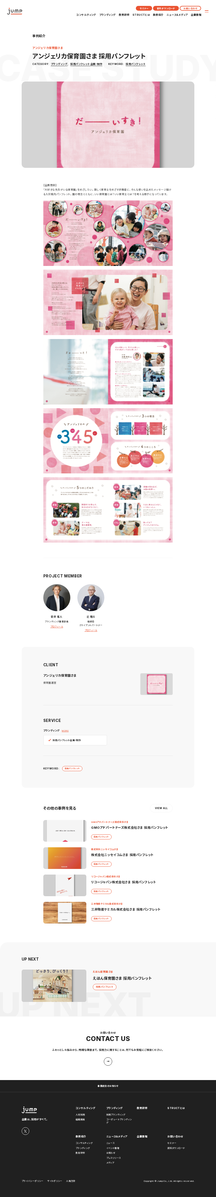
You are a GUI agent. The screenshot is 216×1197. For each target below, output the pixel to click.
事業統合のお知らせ (108, 1086)
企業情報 (196, 14)
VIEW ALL (161, 808)
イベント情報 (112, 1148)
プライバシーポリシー (33, 1181)
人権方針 (71, 1181)
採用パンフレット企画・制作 (86, 64)
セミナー (144, 8)
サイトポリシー (54, 1181)
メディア (110, 1162)
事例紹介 (158, 14)
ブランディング (107, 14)
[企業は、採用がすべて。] (14, 11)
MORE (65, 730)
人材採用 (80, 1114)
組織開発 (80, 1119)
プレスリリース (113, 1158)
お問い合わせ (190, 8)
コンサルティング (86, 14)
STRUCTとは (141, 14)
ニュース (110, 1143)
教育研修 (124, 14)
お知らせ (111, 1152)
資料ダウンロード (166, 8)
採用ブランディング (115, 1114)
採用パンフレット (136, 64)
